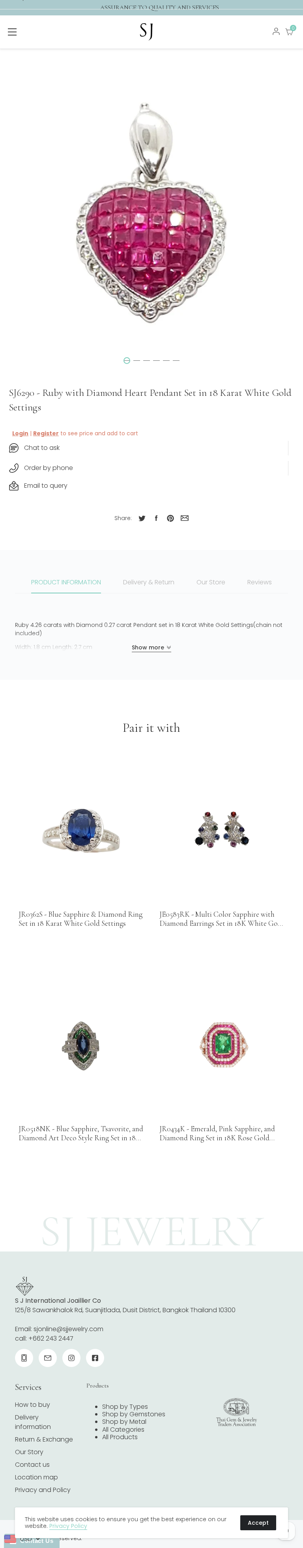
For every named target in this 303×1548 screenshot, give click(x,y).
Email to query (45, 485)
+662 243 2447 (50, 1338)
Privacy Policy (68, 1526)
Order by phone (48, 467)
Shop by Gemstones (133, 1414)
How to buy (32, 1404)
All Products (120, 1437)
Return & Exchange (44, 1439)
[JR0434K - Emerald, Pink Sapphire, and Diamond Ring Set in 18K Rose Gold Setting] (222, 1045)
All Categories (123, 1429)
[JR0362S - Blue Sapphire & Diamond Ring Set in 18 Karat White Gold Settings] (81, 830)
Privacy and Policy (43, 1489)
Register (46, 433)
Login (20, 433)
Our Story (29, 1452)
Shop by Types (125, 1406)
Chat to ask (42, 447)
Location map (36, 1477)
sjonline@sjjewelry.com (68, 1329)
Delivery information (33, 1422)
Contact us (32, 1464)
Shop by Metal (124, 1421)
